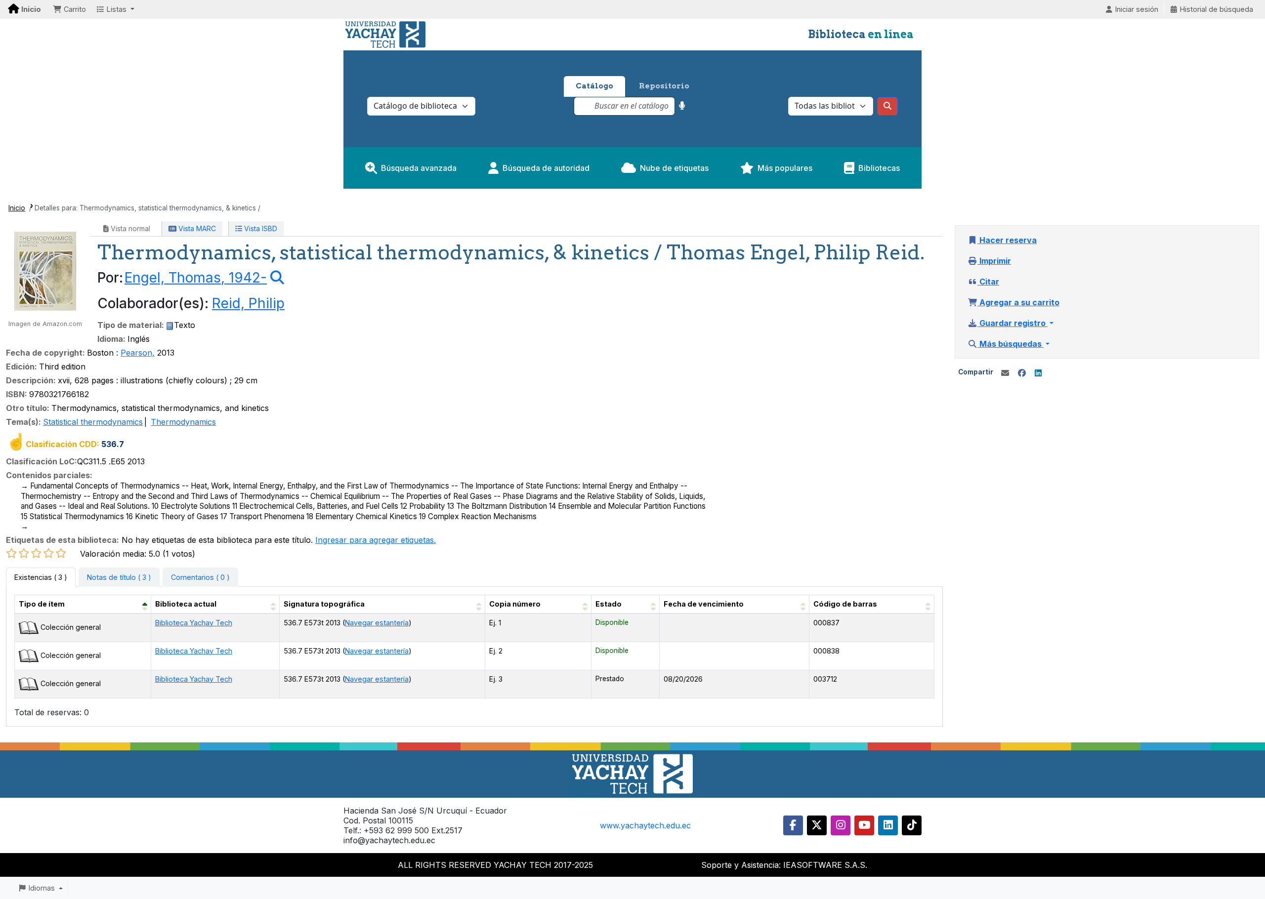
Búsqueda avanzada (419, 168)
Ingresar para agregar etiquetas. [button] (375, 540)
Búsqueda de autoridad (546, 168)
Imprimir (994, 261)
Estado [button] (608, 604)
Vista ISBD (259, 228)
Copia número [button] (515, 604)
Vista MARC (196, 228)
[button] (69, 9)
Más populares (785, 168)
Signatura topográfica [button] (324, 604)
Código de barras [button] (845, 604)
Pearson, (138, 353)
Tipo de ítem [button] (42, 604)
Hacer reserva (1007, 240)
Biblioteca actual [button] (185, 604)
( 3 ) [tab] (40, 577)
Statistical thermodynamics (93, 422)
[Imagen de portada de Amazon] (45, 270)
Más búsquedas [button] (1010, 344)
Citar (988, 281)
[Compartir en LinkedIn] (1038, 373)
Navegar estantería (377, 622)
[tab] (119, 577)
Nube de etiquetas (674, 168)
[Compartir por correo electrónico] (1005, 373)
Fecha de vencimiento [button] (704, 604)
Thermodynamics (183, 422)
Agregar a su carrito (1018, 302)
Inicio (16, 208)
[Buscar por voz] (682, 105)
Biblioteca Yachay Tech (193, 622)
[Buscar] (887, 106)
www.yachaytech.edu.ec (645, 825)
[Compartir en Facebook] (1021, 373)
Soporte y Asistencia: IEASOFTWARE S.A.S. (784, 865)
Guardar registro (1012, 323)
